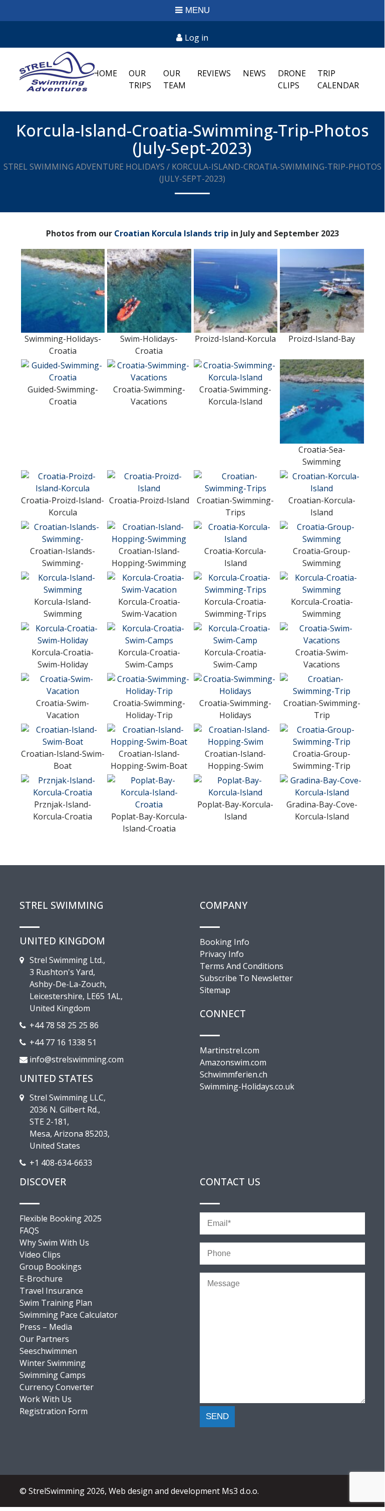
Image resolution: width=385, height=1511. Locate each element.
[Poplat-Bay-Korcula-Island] (236, 785)
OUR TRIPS (140, 79)
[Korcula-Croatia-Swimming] (322, 582)
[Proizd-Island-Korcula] (236, 290)
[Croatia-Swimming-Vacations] (149, 370)
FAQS (29, 1230)
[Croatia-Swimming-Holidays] (236, 684)
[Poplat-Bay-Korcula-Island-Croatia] (149, 791)
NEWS (254, 73)
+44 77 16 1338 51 (63, 1042)
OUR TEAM (174, 79)
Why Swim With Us (54, 1242)
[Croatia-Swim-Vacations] (322, 633)
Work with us (46, 1399)
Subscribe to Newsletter (246, 978)
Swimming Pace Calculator (69, 1314)
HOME (105, 73)
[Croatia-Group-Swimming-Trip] (322, 734)
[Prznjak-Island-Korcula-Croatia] (63, 785)
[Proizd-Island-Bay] (322, 290)
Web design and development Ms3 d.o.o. (184, 1490)
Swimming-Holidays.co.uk (247, 1086)
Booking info (224, 941)
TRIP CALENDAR (338, 79)
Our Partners (44, 1338)
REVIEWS (214, 73)
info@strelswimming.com (77, 1059)
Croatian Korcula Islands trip (171, 233)
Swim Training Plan (56, 1302)
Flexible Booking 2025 (61, 1218)
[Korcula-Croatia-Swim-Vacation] (149, 582)
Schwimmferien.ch (233, 1074)
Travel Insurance (51, 1290)
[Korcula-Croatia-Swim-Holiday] (63, 633)
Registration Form (54, 1411)
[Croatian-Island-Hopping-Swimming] (149, 531)
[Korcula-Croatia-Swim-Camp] (236, 633)
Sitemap (215, 990)
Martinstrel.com (229, 1050)
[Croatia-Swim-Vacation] (63, 684)
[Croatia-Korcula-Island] (236, 531)
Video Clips (40, 1254)
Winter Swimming (53, 1362)
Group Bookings (51, 1266)
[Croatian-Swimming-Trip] (322, 684)
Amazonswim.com (233, 1062)
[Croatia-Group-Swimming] (322, 531)
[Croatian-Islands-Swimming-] (63, 531)
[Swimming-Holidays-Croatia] (63, 290)
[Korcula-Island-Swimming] (63, 582)
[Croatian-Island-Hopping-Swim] (236, 734)
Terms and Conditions (241, 966)
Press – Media (46, 1326)
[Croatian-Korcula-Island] (322, 481)
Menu (197, 10)
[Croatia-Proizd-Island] (149, 481)
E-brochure (41, 1278)
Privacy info (222, 953)
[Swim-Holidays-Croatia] (149, 290)
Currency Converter (57, 1387)
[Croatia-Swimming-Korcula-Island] (236, 370)
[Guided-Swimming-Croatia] (63, 370)
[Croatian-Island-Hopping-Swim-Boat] (149, 734)
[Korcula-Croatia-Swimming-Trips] (236, 582)
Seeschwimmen (48, 1350)
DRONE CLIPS (292, 79)
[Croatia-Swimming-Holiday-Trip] (149, 684)
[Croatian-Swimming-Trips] (236, 481)
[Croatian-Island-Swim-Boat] (63, 734)
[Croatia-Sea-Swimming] (322, 400)
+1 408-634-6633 (61, 1162)
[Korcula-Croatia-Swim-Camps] (149, 633)
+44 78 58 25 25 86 (64, 1025)
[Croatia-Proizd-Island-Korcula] (63, 481)
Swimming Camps (53, 1375)
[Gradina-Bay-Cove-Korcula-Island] (322, 785)
